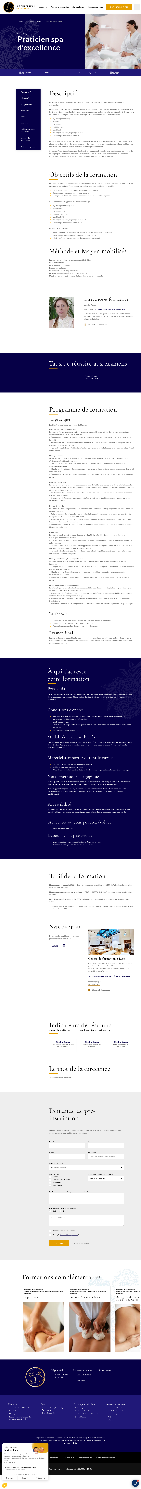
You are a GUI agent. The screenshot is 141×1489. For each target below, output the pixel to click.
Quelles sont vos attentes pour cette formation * (68, 1192)
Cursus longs (78, 7)
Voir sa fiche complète (97, 325)
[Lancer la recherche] (137, 7)
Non (65, 1211)
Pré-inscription (119, 7)
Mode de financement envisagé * (101, 1174)
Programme (26, 104)
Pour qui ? (26, 110)
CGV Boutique (68, 1458)
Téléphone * (92, 1153)
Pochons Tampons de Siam (85, 1297)
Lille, (105, 309)
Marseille (116, 309)
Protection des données (105, 1458)
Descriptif (25, 92)
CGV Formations (51, 1458)
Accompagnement (96, 7)
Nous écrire (81, 1380)
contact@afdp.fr (94, 982)
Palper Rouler (32, 1297)
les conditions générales (69, 1235)
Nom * (51, 1142)
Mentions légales (85, 1458)
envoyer (59, 1243)
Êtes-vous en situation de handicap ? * (64, 1208)
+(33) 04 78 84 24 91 (84, 1375)
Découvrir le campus (101, 990)
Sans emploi (57, 1186)
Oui (54, 1211)
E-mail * (52, 1153)
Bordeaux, (99, 309)
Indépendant (57, 1183)
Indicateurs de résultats (28, 130)
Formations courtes (60, 7)
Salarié (55, 1177)
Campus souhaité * (56, 1163)
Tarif (23, 116)
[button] (135, 1483)
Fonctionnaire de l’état (61, 1180)
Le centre (43, 7)
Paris (124, 309)
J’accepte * (66, 1235)
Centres (24, 122)
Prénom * (91, 1142)
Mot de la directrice (25, 139)
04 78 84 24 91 (94, 984)
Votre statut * (54, 1174)
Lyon (109, 309)
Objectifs (25, 98)
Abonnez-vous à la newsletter (64, 1231)
